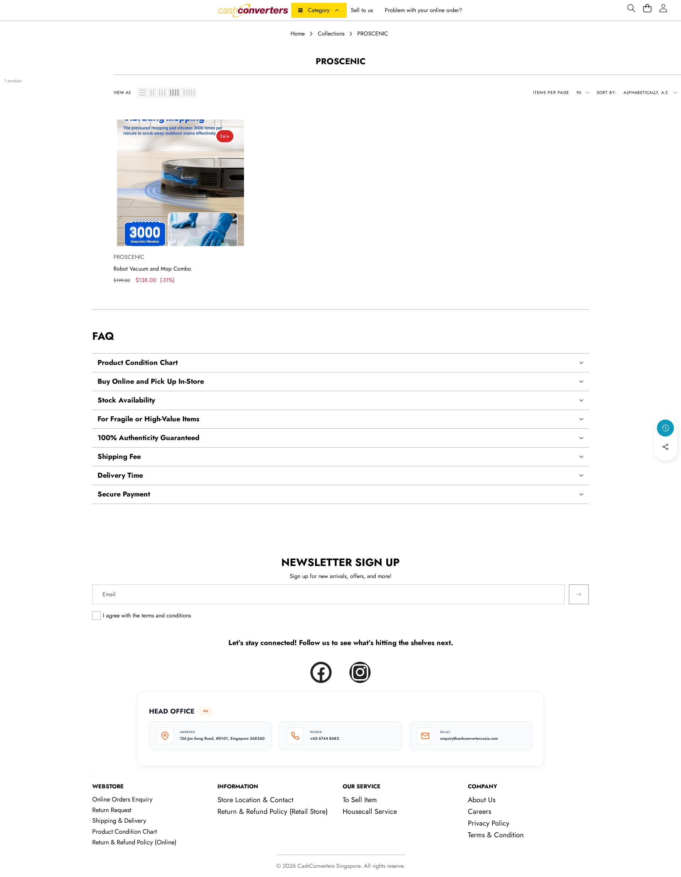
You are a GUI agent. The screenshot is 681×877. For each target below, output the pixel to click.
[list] (142, 92)
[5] (189, 92)
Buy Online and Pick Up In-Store (151, 381)
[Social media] (665, 446)
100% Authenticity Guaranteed (148, 438)
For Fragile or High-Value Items (148, 419)
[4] (174, 92)
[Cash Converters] (253, 10)
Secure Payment (124, 494)
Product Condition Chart (138, 362)
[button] (631, 8)
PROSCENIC (129, 257)
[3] (162, 92)
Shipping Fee (119, 456)
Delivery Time (120, 475)
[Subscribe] (579, 594)
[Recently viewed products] (665, 428)
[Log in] (663, 8)
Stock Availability (126, 400)
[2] (152, 92)
